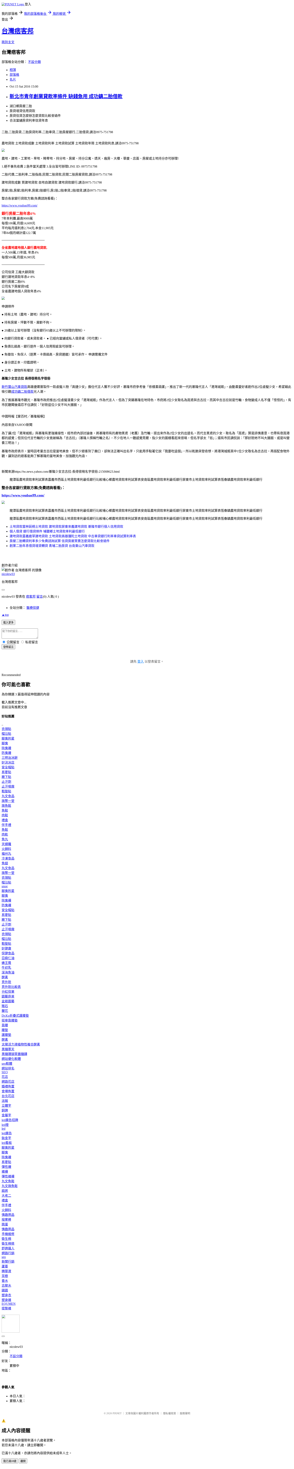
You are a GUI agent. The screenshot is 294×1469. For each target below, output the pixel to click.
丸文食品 (8, 796)
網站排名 (8, 1068)
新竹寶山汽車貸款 (14, 386)
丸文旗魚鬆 (10, 1186)
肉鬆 (5, 815)
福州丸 (6, 853)
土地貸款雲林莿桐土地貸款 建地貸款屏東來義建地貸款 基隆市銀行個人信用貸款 (66, 526)
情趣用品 (8, 1214)
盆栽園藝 (8, 1001)
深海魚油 (8, 972)
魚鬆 (5, 810)
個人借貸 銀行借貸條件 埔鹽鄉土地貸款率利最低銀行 (47, 531)
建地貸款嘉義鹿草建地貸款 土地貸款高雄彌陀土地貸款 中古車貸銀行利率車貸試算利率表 (73, 536)
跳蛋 (5, 1224)
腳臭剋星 (8, 738)
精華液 (6, 1271)
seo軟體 (7, 1063)
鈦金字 (6, 1138)
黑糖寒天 (8, 1049)
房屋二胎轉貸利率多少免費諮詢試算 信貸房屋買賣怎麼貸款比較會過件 (60, 541)
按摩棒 (6, 1219)
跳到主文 (8, 42)
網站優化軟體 (11, 1059)
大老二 (6, 1195)
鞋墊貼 (6, 791)
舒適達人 (8, 1248)
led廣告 (7, 1133)
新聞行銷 (8, 1261)
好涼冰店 (8, 762)
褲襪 (5, 1171)
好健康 (6, 948)
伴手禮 (6, 825)
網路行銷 (8, 1253)
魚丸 (5, 839)
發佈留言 (8, 646)
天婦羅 (6, 844)
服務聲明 (185, 1413)
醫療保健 (32, 607)
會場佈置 (8, 1091)
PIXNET (117, 1413)
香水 (5, 1280)
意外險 (6, 982)
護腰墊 (6, 1035)
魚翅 (5, 863)
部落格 (14, 74)
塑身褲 (6, 1300)
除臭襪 (6, 748)
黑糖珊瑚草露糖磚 (14, 1054)
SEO (5, 1072)
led (3, 1128)
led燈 (5, 1124)
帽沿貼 (6, 733)
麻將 (5, 1190)
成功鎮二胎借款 (22, 391)
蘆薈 (5, 1266)
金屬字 (6, 1115)
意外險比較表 (11, 987)
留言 (39, 596)
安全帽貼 (8, 767)
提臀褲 (6, 1308)
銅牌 (5, 1110)
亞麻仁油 (8, 958)
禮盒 (5, 820)
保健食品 (8, 953)
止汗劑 (6, 781)
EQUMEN (9, 1303)
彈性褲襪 (8, 1176)
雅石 (5, 1006)
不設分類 (34, 62)
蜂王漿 (6, 963)
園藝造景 (8, 996)
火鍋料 (6, 849)
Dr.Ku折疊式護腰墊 (15, 1015)
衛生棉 (6, 1238)
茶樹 (5, 1276)
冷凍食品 (8, 858)
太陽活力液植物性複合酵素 (21, 1044)
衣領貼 (6, 729)
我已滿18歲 (9, 1461)
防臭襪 (6, 753)
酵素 (5, 977)
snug (5, 886)
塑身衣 (6, 1295)
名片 (13, 79)
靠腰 (5, 1025)
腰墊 (5, 1030)
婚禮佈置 (8, 1086)
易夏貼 (6, 772)
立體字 (6, 1105)
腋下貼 (6, 777)
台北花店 (8, 1096)
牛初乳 (6, 967)
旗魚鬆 (6, 805)
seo (4, 1257)
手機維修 (8, 1234)
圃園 (5, 1290)
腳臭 (5, 743)
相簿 (13, 70)
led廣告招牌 (10, 1120)
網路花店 (8, 1081)
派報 (5, 1100)
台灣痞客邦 (18, 31)
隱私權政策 (169, 1413)
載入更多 (8, 622)
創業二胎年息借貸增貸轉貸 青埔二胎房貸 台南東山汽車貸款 (52, 545)
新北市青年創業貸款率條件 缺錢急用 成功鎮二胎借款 (66, 96)
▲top (5, 614)
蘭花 (5, 1011)
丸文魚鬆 (8, 1181)
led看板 (7, 1142)
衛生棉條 (8, 1243)
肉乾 (5, 834)
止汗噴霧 (8, 786)
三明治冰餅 (10, 757)
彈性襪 (6, 1166)
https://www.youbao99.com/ (19, 205)
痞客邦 (31, 596)
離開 (23, 1461)
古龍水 (6, 1285)
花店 (5, 1077)
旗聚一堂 (8, 801)
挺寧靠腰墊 (10, 1020)
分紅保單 (8, 991)
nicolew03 (8, 574)
